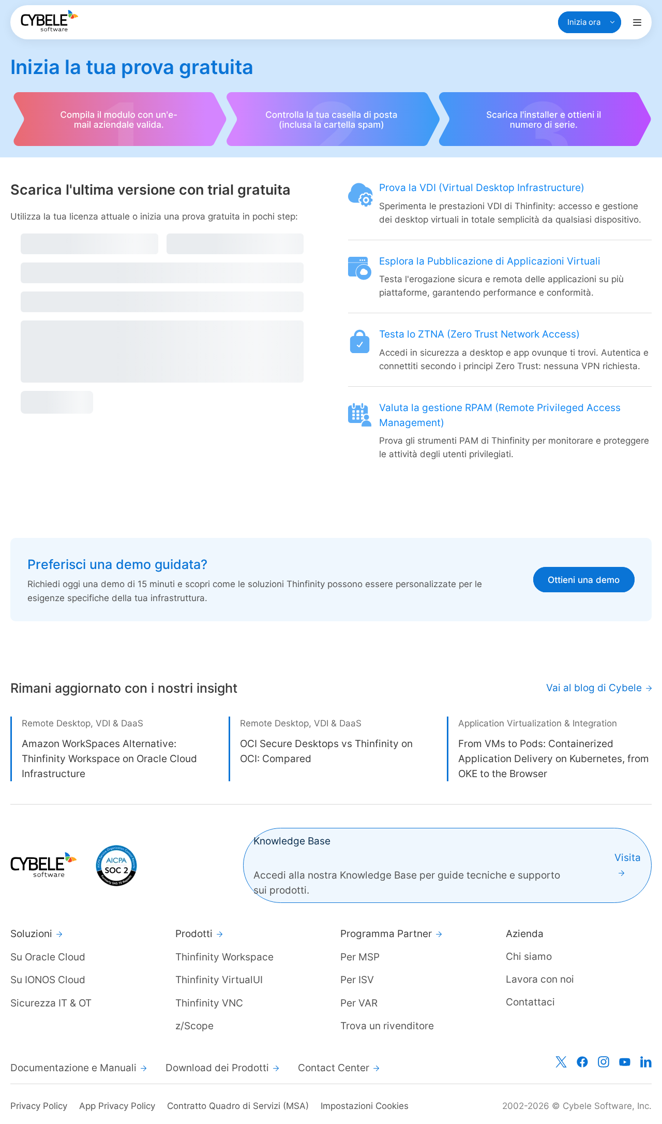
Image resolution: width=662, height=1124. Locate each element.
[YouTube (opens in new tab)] (624, 1062)
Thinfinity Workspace (224, 957)
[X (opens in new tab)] (561, 1062)
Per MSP (360, 957)
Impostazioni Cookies (365, 1106)
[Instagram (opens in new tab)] (603, 1062)
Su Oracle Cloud (47, 957)
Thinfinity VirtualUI (219, 979)
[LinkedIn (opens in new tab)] (646, 1062)
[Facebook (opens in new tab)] (582, 1062)
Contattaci (530, 1002)
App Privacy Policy (117, 1106)
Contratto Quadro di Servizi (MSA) (238, 1106)
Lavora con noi (540, 979)
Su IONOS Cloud (47, 979)
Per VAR (359, 1003)
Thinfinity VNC (209, 1003)
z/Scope (194, 1025)
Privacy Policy (38, 1106)
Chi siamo (529, 956)
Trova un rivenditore (387, 1025)
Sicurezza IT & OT (51, 1003)
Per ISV (357, 979)
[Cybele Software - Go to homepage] (49, 21)
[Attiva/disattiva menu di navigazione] (637, 22)
